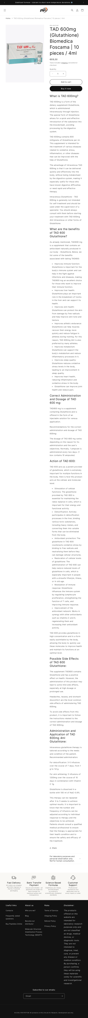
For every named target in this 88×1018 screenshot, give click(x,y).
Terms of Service (51, 910)
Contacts (9, 910)
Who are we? (30, 910)
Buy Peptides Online (14, 924)
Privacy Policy (50, 926)
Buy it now (66, 89)
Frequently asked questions (13, 917)
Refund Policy (50, 921)
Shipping (64, 63)
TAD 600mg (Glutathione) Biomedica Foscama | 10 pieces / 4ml (39, 18)
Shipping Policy (50, 916)
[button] (4, 10)
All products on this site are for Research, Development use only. (52, 1013)
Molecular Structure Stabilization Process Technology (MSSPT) (33, 932)
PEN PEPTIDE (24, 1013)
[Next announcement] (83, 2)
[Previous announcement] (4, 2)
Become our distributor (30, 922)
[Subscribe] (62, 996)
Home (8, 18)
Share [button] (54, 848)
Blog (27, 916)
